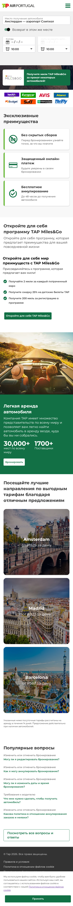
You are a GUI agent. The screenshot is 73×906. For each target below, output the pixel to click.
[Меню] (68, 5)
